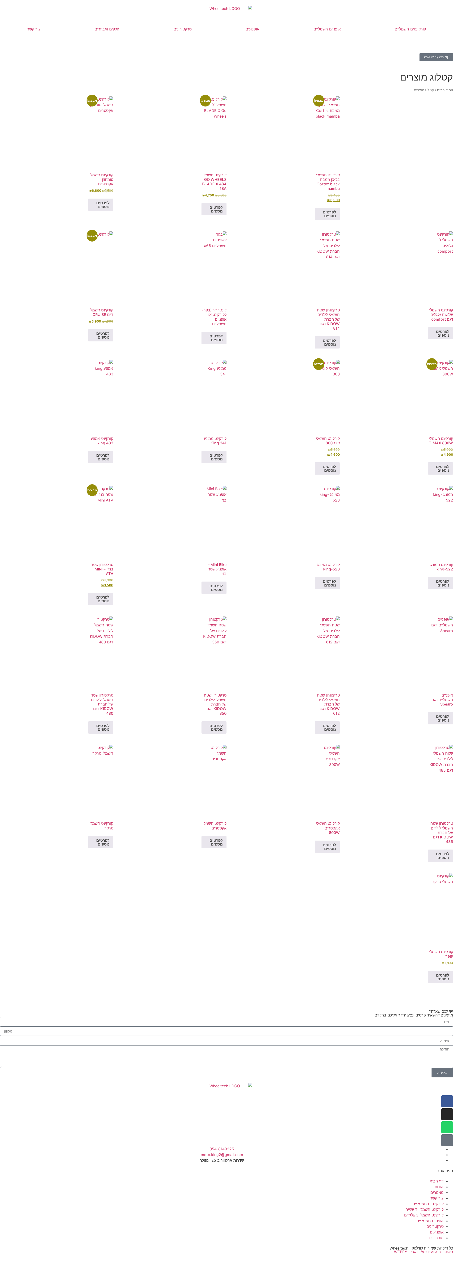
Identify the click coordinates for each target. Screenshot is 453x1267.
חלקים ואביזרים (107, 29)
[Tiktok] (447, 1140)
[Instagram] (447, 1114)
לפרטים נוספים (329, 214)
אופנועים (252, 29)
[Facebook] (447, 1101)
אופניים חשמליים (327, 29)
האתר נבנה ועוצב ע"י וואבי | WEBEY (423, 1252)
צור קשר (34, 29)
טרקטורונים (183, 29)
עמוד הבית (445, 90)
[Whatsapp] (447, 1127)
